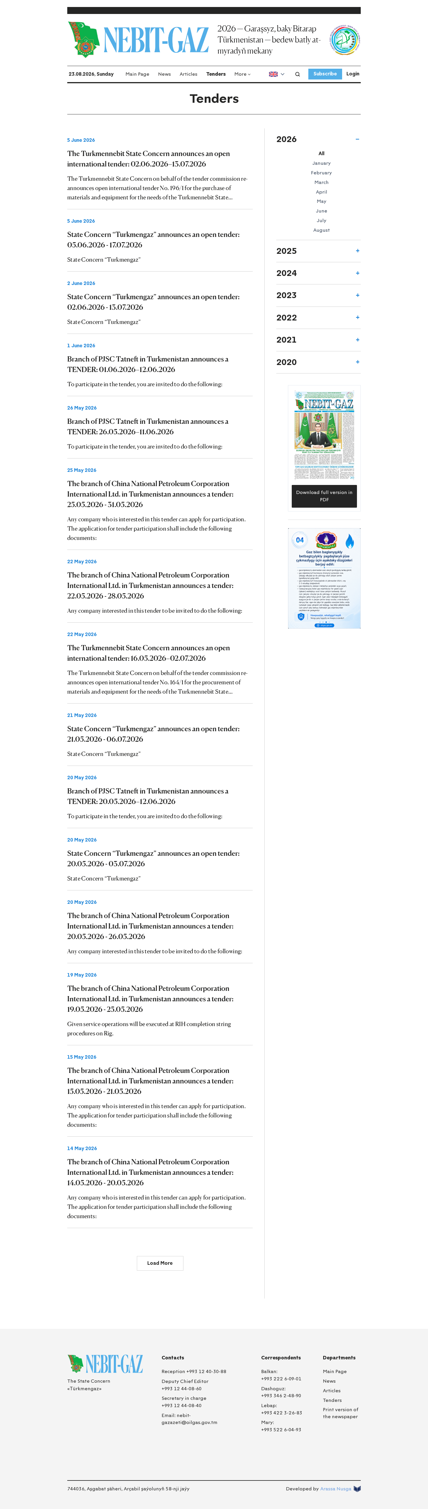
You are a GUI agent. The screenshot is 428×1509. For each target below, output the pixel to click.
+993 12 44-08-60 (181, 1388)
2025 (286, 251)
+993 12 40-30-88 (206, 1371)
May (321, 201)
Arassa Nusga (335, 1489)
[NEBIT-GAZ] (105, 1363)
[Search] (298, 74)
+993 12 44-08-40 (181, 1405)
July (321, 220)
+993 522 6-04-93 (281, 1429)
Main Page (137, 74)
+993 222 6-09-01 (281, 1379)
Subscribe (325, 74)
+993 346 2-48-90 (281, 1395)
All (321, 153)
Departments (339, 1358)
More (240, 74)
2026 (286, 139)
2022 (286, 318)
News (164, 74)
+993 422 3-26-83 (281, 1413)
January (321, 163)
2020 (286, 362)
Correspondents (281, 1358)
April (321, 192)
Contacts (173, 1358)
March (321, 182)
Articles (188, 74)
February (321, 173)
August (321, 230)
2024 (286, 273)
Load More (160, 1263)
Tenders (216, 74)
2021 (286, 340)
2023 (286, 295)
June (321, 211)
